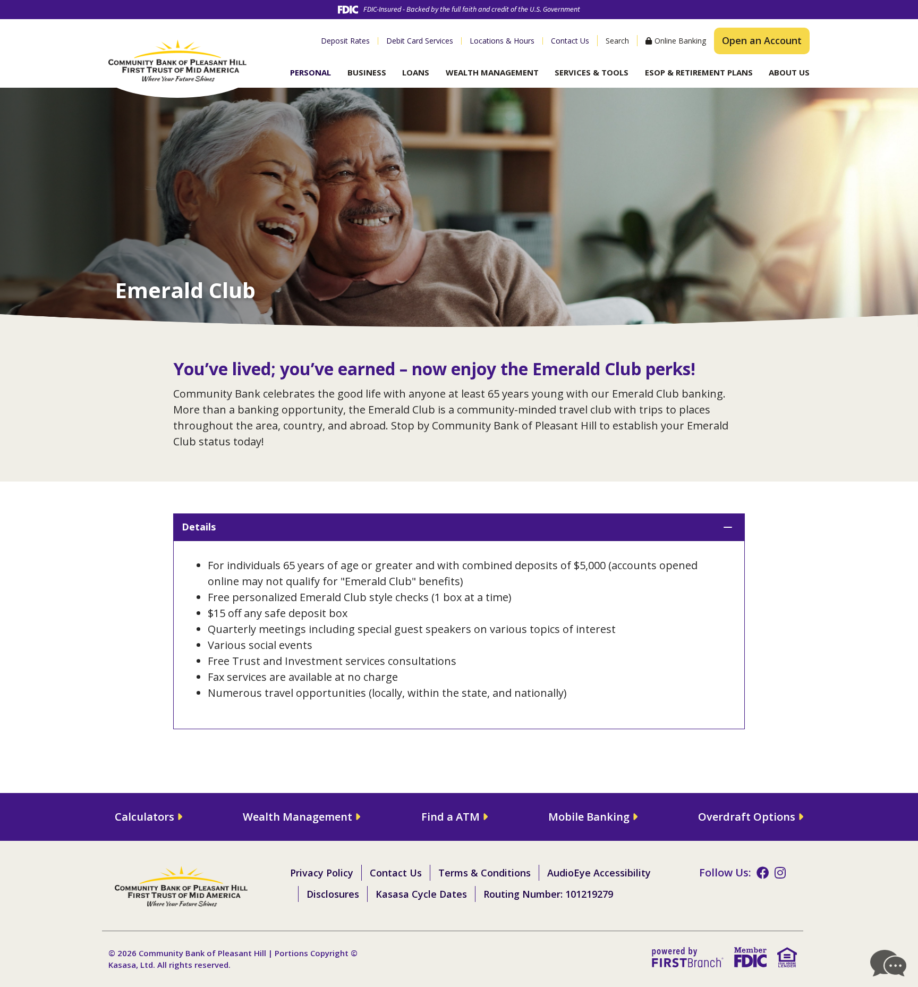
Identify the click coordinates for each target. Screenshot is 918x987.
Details (199, 526)
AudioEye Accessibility (599, 872)
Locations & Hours (502, 41)
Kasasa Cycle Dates (421, 894)
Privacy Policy (321, 872)
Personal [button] (310, 72)
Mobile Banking (589, 816)
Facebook (762, 872)
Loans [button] (415, 72)
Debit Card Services (419, 41)
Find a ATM (450, 816)
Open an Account (762, 40)
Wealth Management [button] (492, 72)
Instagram (780, 872)
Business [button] (366, 72)
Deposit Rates (345, 41)
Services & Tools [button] (591, 72)
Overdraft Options (746, 816)
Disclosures (333, 894)
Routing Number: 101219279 (548, 894)
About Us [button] (789, 72)
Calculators (144, 816)
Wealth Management (297, 816)
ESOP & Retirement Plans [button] (699, 72)
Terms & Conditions (484, 872)
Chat (888, 963)
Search (617, 41)
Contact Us (570, 41)
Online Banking (680, 41)
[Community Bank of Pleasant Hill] (177, 59)
